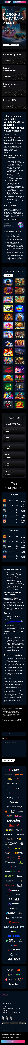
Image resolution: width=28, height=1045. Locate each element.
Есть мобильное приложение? (12, 714)
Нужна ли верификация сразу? (12, 712)
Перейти (8, 60)
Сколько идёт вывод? (9, 715)
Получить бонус (11, 44)
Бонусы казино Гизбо (11, 1008)
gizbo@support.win (15, 621)
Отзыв (4, 738)
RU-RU (4, 1006)
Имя (3, 730)
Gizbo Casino (7, 1003)
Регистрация (20, 1)
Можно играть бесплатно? (11, 717)
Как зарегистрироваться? (10, 711)
